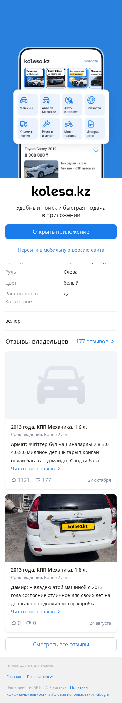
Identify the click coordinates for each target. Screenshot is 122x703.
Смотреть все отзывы (61, 644)
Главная (14, 676)
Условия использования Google (80, 694)
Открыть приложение (61, 231)
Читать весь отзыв (33, 468)
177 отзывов (92, 341)
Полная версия (40, 676)
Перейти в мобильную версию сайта (61, 249)
